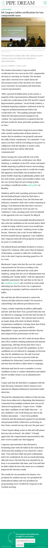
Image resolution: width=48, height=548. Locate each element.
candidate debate (11, 283)
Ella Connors (9, 66)
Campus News (6, 9)
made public (32, 185)
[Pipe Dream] (10, 536)
